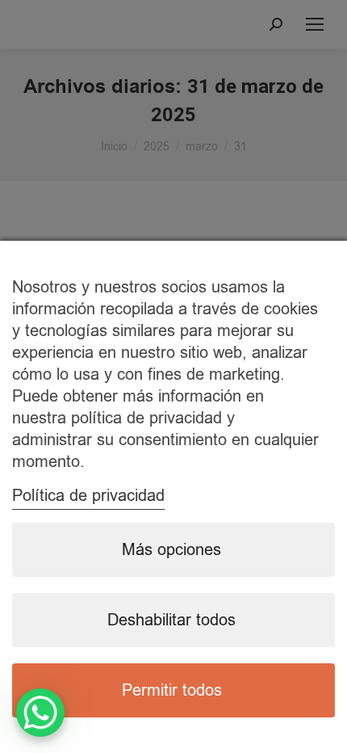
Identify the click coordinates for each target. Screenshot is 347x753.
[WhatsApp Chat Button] (40, 712)
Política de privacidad (88, 496)
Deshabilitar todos (171, 620)
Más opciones (171, 550)
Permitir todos (172, 690)
